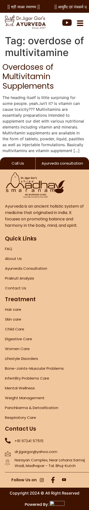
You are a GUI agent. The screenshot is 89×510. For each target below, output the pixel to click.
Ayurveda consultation (62, 163)
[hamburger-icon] (80, 23)
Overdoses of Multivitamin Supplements (28, 76)
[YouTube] (64, 480)
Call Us (18, 163)
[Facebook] (53, 480)
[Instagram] (41, 480)
